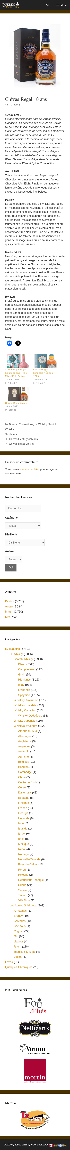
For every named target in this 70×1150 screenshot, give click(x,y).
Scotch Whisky (23, 659)
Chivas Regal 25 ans (16, 403)
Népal (21, 849)
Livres (9, 962)
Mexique (23, 843)
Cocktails (20, 926)
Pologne (23, 874)
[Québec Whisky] (11, 5)
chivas (13, 434)
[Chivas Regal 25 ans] (17, 394)
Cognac (18, 931)
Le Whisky (40, 424)
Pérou (22, 869)
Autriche (23, 756)
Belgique (23, 761)
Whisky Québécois (30, 715)
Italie (21, 838)
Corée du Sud (27, 782)
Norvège (23, 854)
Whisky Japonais (25, 720)
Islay (21, 684)
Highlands (24, 679)
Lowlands (24, 689)
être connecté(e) (29, 469)
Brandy (18, 915)
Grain (21, 674)
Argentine (24, 746)
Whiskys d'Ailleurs (25, 726)
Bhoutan (23, 767)
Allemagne (24, 736)
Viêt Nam (24, 900)
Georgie (23, 813)
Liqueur (18, 941)
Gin (16, 936)
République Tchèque (31, 880)
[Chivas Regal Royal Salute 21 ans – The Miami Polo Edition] (17, 361)
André (9, 606)
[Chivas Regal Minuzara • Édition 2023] (45, 361)
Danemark (24, 792)
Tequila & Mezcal (24, 951)
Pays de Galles (28, 864)
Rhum (17, 946)
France (22, 808)
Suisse (22, 890)
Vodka (18, 956)
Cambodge (25, 772)
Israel (21, 833)
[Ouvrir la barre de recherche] (47, 5)
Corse (22, 787)
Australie (23, 751)
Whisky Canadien (25, 710)
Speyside (24, 695)
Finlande (23, 802)
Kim (7, 616)
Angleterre (24, 741)
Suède (22, 885)
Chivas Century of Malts (23, 439)
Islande (22, 828)
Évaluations (26, 424)
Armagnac (20, 910)
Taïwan (22, 895)
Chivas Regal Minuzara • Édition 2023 (43, 373)
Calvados (20, 921)
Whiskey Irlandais (25, 705)
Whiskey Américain (26, 700)
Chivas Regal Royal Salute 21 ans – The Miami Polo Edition (16, 373)
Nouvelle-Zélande (29, 859)
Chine (21, 777)
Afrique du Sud (27, 731)
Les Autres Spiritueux (23, 905)
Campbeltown (26, 669)
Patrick (9, 601)
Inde (21, 823)
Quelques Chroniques (18, 967)
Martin (9, 611)
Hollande (23, 818)
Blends (13, 424)
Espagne (23, 797)
